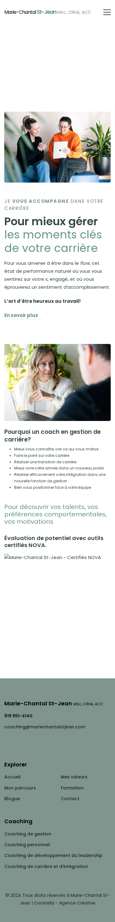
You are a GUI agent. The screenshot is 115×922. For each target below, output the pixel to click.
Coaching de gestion (27, 834)
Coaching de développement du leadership (53, 855)
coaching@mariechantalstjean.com (44, 727)
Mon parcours (20, 788)
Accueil (12, 777)
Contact (70, 799)
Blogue (12, 799)
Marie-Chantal (47, 12)
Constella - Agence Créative (64, 903)
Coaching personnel (27, 845)
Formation (72, 788)
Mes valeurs (74, 777)
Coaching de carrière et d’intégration (46, 866)
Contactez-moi (57, 661)
